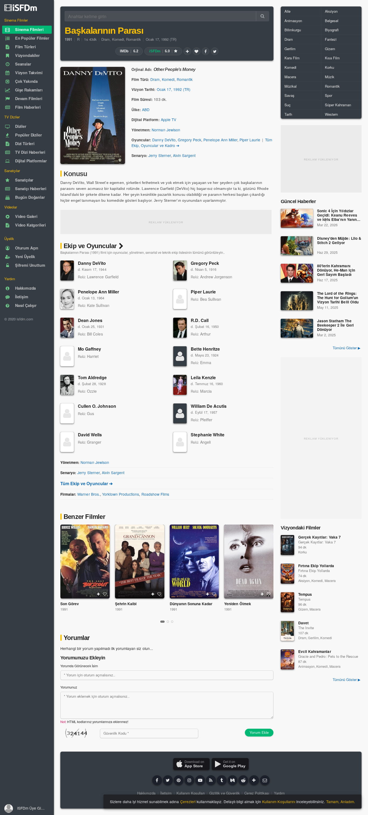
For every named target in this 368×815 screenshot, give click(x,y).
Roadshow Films (155, 494)
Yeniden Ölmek (237, 603)
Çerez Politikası (256, 793)
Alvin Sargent (184, 155)
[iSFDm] (20, 8)
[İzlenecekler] (187, 51)
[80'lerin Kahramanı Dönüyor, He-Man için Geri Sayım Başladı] (297, 273)
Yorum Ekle (259, 732)
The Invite (306, 627)
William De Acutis (209, 406)
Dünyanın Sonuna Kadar (191, 603)
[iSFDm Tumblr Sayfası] (222, 780)
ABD (146, 109)
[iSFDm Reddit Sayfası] (243, 780)
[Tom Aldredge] (67, 385)
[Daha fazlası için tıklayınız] (254, 780)
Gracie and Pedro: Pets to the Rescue (328, 656)
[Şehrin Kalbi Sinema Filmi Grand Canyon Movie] (139, 561)
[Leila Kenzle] (180, 385)
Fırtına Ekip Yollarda (316, 565)
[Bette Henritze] (180, 356)
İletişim (166, 793)
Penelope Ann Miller (220, 139)
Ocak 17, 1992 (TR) (161, 39)
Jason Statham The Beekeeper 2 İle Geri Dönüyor (335, 325)
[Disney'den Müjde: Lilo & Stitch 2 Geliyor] (297, 245)
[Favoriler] (196, 51)
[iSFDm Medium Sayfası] (232, 780)
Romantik (133, 39)
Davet (303, 622)
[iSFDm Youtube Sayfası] (200, 780)
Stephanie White (207, 435)
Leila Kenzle (203, 377)
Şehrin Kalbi (126, 603)
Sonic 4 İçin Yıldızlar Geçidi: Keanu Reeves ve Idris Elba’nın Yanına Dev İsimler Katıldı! (338, 215)
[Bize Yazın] (265, 780)
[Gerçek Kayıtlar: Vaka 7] (287, 545)
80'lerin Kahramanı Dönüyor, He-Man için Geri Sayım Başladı (336, 270)
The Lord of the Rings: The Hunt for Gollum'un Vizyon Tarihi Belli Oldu (338, 297)
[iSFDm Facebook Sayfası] (157, 780)
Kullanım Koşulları (190, 793)
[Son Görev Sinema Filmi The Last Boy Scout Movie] (85, 561)
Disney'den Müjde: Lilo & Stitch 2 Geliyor (339, 240)
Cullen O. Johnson (97, 406)
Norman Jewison (166, 129)
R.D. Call (199, 320)
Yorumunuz (68, 687)
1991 (64, 609)
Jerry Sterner (159, 155)
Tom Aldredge (92, 377)
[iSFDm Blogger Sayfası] (211, 780)
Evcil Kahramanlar (314, 651)
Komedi (118, 39)
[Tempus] (287, 602)
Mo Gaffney (89, 349)
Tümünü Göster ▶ (346, 347)
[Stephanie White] (180, 442)
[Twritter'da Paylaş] (214, 51)
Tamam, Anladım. (340, 801)
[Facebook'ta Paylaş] (205, 51)
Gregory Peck (189, 139)
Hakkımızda (146, 793)
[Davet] (287, 631)
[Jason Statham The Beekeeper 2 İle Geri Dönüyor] (297, 328)
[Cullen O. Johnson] (67, 413)
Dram (105, 39)
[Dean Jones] (67, 328)
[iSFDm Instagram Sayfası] (189, 780)
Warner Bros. (88, 494)
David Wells (90, 435)
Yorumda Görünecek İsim (79, 665)
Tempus (305, 594)
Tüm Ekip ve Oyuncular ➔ (86, 483)
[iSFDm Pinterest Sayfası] (178, 780)
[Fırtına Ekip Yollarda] (287, 574)
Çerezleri (188, 801)
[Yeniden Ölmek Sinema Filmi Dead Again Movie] (248, 561)
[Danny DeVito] (67, 270)
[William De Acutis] (180, 413)
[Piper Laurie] (180, 299)
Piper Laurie (249, 139)
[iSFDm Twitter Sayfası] (168, 780)
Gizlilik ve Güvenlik (224, 793)
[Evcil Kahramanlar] (287, 659)
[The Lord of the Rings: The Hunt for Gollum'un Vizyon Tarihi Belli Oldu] (297, 300)
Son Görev (69, 603)
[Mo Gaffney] (67, 356)
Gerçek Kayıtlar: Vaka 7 (319, 537)
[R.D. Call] (180, 328)
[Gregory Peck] (180, 270)
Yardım (279, 793)
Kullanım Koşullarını (278, 801)
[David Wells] (67, 442)
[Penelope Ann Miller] (67, 299)
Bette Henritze (205, 349)
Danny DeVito (163, 139)
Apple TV (168, 119)
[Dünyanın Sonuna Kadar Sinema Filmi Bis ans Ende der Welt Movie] (194, 561)
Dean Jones (90, 320)
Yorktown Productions (120, 494)
